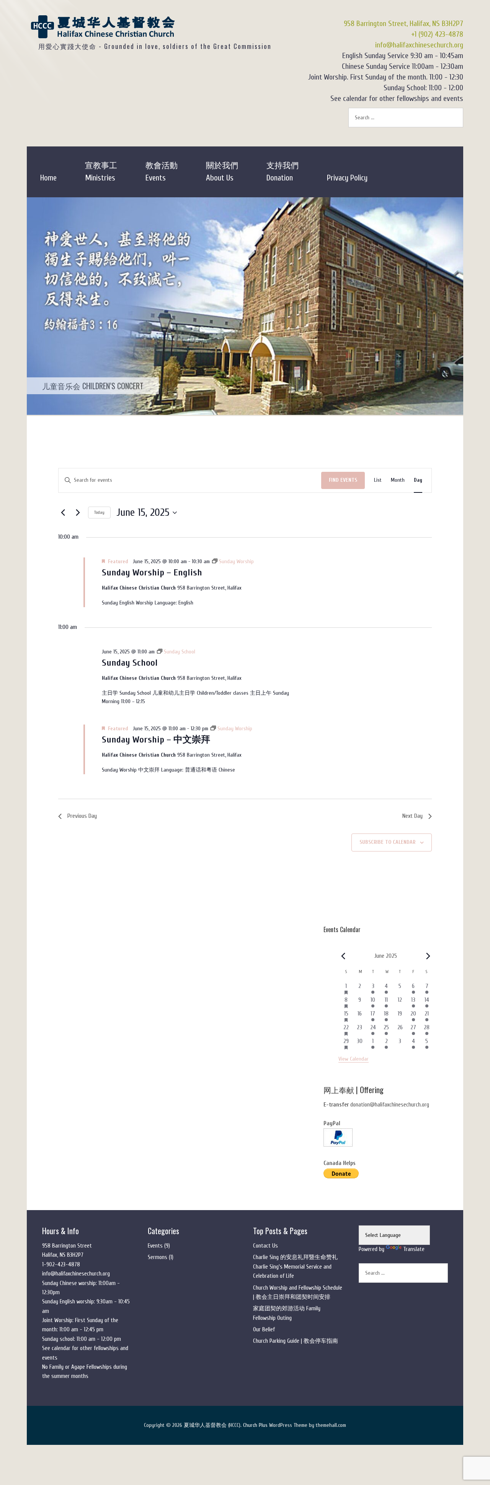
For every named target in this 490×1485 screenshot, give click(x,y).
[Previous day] (62, 512)
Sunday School (130, 663)
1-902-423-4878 (61, 1264)
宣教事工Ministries (101, 171)
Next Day (412, 815)
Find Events (343, 480)
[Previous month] (343, 956)
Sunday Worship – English (152, 572)
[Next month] (428, 956)
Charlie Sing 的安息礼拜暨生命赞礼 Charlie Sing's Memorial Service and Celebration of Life (295, 1266)
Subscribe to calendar (387, 842)
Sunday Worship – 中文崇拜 (156, 739)
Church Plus (255, 1425)
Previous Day (82, 815)
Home (48, 177)
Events (155, 1246)
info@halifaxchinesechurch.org (419, 45)
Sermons (157, 1257)
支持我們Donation (282, 171)
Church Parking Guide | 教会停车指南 (295, 1341)
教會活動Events (161, 171)
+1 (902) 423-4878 (437, 34)
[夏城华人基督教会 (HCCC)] (103, 33)
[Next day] (77, 512)
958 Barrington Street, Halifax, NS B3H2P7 (403, 23)
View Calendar (353, 1059)
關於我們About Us (222, 171)
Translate (414, 1249)
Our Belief (264, 1329)
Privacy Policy (347, 177)
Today (99, 512)
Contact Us (265, 1246)
